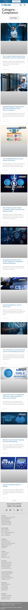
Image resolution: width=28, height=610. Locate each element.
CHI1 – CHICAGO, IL (5, 535)
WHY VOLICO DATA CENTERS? (8, 543)
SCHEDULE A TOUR (5, 557)
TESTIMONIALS (4, 546)
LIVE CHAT (3, 555)
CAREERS (3, 547)
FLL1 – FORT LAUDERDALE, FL (8, 532)
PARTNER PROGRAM (6, 542)
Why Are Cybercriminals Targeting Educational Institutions (13, 440)
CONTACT (3, 551)
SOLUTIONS (4, 561)
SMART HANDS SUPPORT (7, 573)
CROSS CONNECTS (5, 574)
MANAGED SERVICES (6, 518)
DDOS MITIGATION (5, 566)
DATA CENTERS (4, 528)
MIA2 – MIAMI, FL (5, 531)
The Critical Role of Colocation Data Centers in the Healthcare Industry (14, 350)
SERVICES (3, 515)
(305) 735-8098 (14, 506)
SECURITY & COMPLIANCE (7, 577)
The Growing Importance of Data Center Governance (13, 159)
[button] (21, 5)
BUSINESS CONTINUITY (6, 565)
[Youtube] (17, 510)
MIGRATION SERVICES (6, 568)
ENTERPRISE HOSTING (6, 524)
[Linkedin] (6, 510)
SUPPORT (3, 594)
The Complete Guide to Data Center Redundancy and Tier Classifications (14, 57)
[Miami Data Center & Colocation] (21, 510)
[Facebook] (10, 510)
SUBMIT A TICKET (5, 598)
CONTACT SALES (5, 552)
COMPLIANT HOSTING (6, 523)
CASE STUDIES (4, 587)
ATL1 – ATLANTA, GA (5, 533)
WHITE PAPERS (4, 588)
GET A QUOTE (4, 554)
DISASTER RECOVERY (6, 563)
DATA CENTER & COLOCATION (8, 517)
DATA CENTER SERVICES (6, 571)
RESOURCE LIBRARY (5, 584)
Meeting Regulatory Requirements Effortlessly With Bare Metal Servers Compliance (13, 108)
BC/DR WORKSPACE (5, 576)
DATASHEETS (4, 590)
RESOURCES (4, 582)
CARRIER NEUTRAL (5, 579)
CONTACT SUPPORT (6, 595)
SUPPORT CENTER (6, 597)
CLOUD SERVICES (5, 520)
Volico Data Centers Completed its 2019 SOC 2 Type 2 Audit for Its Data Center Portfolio (13, 396)
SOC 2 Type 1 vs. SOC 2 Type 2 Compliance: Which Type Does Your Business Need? (14, 209)
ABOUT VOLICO (4, 540)
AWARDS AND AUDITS (6, 544)
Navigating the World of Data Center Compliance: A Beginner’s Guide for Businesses (13, 261)
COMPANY (3, 539)
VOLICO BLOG (4, 585)
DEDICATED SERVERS (6, 521)
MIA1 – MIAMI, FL (5, 529)
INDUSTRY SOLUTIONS (6, 562)
